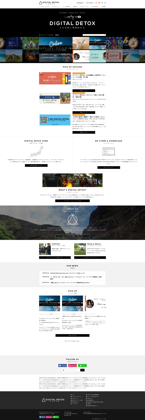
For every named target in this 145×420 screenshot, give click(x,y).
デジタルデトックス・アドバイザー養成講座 (46, 314)
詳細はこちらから (84, 90)
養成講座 (75, 6)
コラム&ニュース (55, 6)
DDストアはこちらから (109, 167)
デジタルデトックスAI (84, 6)
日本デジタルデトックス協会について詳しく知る (72, 236)
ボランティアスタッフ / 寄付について (55, 257)
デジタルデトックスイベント (79, 73)
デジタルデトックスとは (44, 6)
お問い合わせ (80, 2)
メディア (86, 314)
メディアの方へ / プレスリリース (90, 257)
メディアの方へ (89, 2)
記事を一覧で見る (72, 335)
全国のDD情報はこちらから (36, 165)
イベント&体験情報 (66, 6)
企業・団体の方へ (95, 6)
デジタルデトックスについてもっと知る (72, 200)
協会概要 (103, 6)
